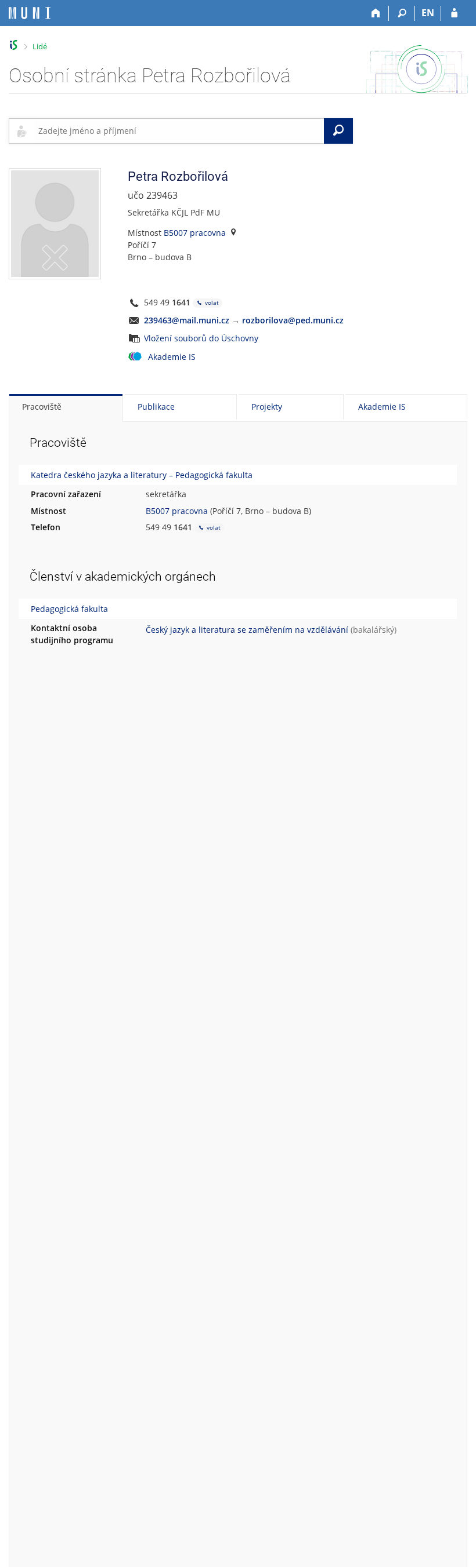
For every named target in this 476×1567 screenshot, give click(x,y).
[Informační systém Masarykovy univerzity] (30, 13)
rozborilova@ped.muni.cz (293, 320)
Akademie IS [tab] (382, 406)
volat (211, 302)
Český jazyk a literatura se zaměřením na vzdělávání (247, 629)
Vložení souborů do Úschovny (201, 338)
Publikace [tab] (156, 406)
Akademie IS (172, 356)
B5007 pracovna (195, 232)
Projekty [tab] (266, 406)
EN (427, 12)
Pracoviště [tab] (42, 406)
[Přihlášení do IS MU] (454, 13)
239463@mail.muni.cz (186, 320)
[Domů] (376, 13)
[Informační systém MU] (14, 45)
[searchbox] (179, 131)
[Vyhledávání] (402, 13)
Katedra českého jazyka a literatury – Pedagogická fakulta (142, 474)
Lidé (40, 46)
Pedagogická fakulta (69, 608)
